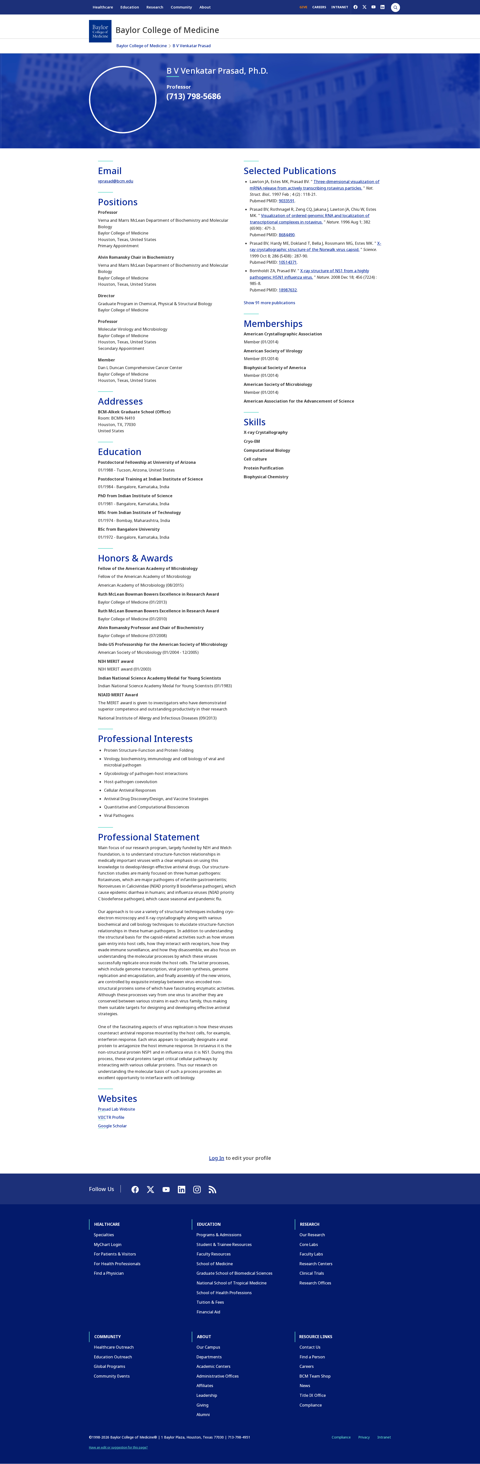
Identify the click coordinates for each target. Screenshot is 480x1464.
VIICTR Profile (111, 1117)
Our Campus (208, 1347)
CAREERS (319, 7)
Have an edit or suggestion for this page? (118, 1447)
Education (129, 6)
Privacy (364, 1437)
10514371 (288, 262)
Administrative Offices (217, 1376)
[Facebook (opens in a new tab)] (356, 7)
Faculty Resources (213, 1254)
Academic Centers (213, 1366)
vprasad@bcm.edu (115, 181)
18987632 (288, 290)
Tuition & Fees (210, 1302)
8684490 (286, 235)
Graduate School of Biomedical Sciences (234, 1273)
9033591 (286, 201)
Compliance (311, 1405)
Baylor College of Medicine (141, 45)
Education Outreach (113, 1357)
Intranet (384, 1437)
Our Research (312, 1234)
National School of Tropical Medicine (231, 1283)
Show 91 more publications (269, 302)
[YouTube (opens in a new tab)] (374, 7)
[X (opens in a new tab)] (364, 7)
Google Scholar (112, 1126)
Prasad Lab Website (116, 1109)
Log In (216, 1158)
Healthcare (103, 6)
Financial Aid (208, 1312)
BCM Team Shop (315, 1376)
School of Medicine (214, 1263)
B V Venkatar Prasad (192, 45)
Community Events (112, 1376)
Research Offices (315, 1283)
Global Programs (109, 1366)
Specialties (104, 1234)
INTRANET (339, 7)
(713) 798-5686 (193, 96)
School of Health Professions (224, 1292)
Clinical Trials (312, 1273)
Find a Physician (109, 1273)
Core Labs (309, 1244)
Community (181, 6)
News (305, 1385)
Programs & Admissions (219, 1234)
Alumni (203, 1414)
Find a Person (312, 1357)
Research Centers (316, 1263)
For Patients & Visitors (115, 1254)
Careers (307, 1366)
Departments (209, 1357)
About (205, 6)
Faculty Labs (311, 1254)
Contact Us (310, 1347)
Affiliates (204, 1385)
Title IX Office (313, 1395)
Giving (202, 1405)
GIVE (303, 7)
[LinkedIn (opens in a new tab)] (382, 7)
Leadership (206, 1395)
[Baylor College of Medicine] (100, 31)
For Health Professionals (117, 1263)
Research (154, 6)
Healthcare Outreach (114, 1347)
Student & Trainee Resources (224, 1244)
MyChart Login (108, 1244)
